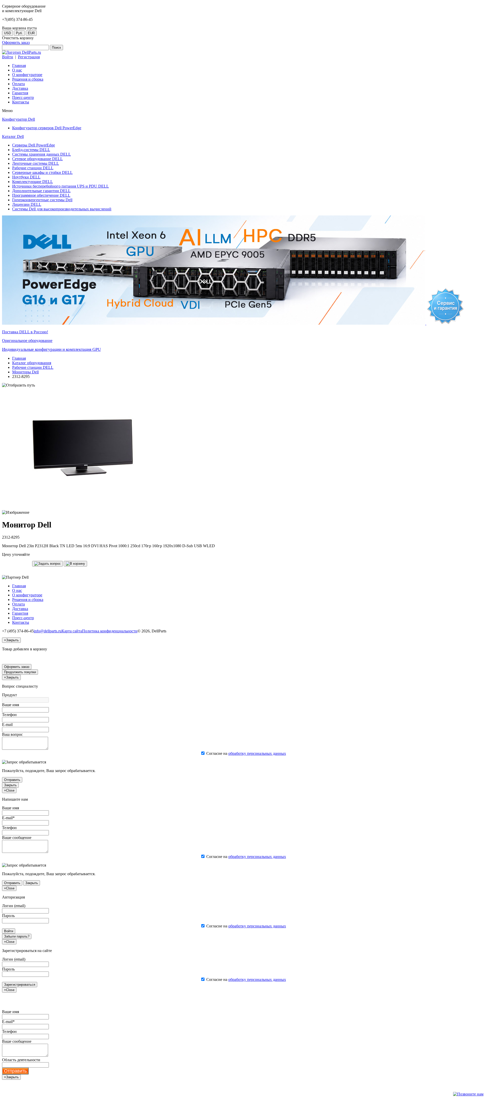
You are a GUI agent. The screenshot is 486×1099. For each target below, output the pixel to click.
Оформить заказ (16, 42)
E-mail (7, 724)
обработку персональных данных (257, 753)
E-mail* (8, 818)
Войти (7, 57)
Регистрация (29, 57)
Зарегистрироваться (19, 984)
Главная (19, 358)
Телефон (9, 714)
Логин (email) (13, 906)
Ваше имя (10, 705)
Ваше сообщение (16, 837)
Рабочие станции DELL (32, 367)
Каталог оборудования (31, 363)
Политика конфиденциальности (109, 631)
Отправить (12, 780)
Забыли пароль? (16, 936)
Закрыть (10, 785)
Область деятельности (21, 1060)
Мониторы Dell (25, 372)
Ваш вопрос (12, 734)
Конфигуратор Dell (18, 119)
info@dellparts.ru (48, 631)
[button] (47, 563)
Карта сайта (72, 631)
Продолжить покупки (20, 672)
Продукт (9, 695)
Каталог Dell (13, 136)
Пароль (8, 915)
